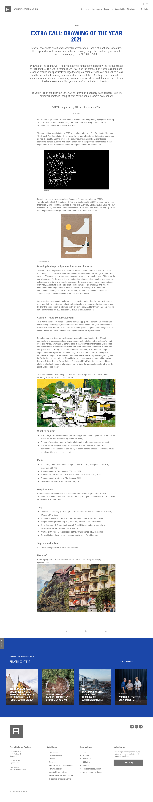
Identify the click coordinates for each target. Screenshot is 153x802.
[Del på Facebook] (47, 631)
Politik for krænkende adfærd (61, 776)
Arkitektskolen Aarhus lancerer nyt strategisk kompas (58, 697)
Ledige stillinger (56, 755)
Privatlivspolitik (55, 769)
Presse (52, 759)
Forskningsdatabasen (91, 769)
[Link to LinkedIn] (144, 4)
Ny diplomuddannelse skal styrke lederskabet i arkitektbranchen (93, 694)
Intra (84, 752)
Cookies (52, 762)
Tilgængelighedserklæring (60, 779)
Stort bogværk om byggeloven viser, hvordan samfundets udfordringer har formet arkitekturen (22, 694)
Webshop (86, 759)
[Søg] (141, 9)
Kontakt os (53, 752)
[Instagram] (136, 726)
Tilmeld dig (129, 763)
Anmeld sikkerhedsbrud (92, 772)
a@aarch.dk (14, 763)
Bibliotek (86, 762)
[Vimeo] (141, 726)
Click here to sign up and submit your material (57, 547)
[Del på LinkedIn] (86, 631)
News (77, 26)
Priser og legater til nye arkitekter (130, 698)
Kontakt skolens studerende (61, 765)
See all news (127, 661)
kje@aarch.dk (43, 562)
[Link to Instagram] (147, 4)
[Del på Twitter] (66, 631)
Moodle (85, 755)
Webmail (86, 765)
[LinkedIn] (132, 726)
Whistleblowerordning (58, 772)
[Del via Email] (105, 631)
